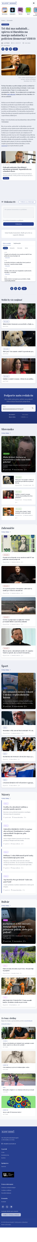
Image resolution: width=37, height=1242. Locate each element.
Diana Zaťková (13, 759)
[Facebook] (2, 49)
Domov (3, 20)
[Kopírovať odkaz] (15, 49)
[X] (6, 49)
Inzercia (3, 1166)
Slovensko (10, 20)
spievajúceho (11, 94)
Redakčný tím (5, 1155)
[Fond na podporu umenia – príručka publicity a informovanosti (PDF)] (8, 1174)
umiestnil (4, 145)
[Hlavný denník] (9, 3)
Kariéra (3, 1158)
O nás (2, 1152)
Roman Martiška (28, 499)
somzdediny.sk (28, 1021)
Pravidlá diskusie (6, 1193)
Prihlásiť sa (18, 224)
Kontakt (3, 1201)
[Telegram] (10, 49)
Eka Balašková (13, 1005)
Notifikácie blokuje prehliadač (11, 1214)
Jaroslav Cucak (27, 485)
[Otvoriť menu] (34, 3)
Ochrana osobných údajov (8, 1187)
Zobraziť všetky (5, 1024)
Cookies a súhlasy (6, 1190)
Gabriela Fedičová (28, 515)
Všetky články (5, 433)
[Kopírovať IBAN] (32, 408)
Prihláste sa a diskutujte (27, 202)
